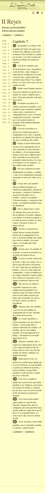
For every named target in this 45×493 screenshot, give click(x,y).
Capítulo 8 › (19, 35)
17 (6, 96)
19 (6, 103)
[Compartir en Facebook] (37, 13)
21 (6, 109)
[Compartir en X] (42, 13)
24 (6, 119)
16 (6, 93)
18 (6, 99)
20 (6, 106)
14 (6, 86)
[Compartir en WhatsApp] (33, 13)
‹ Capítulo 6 (6, 35)
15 (6, 90)
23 (6, 116)
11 (6, 76)
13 (6, 83)
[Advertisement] (22, 462)
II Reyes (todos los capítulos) (13, 31)
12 (6, 80)
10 (6, 73)
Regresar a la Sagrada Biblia (13, 27)
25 (6, 122)
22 (6, 112)
